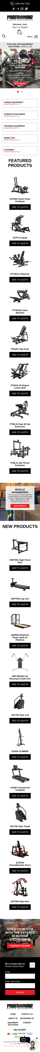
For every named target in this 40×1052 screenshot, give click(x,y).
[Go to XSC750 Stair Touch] (20, 812)
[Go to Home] (20, 20)
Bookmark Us (27, 1018)
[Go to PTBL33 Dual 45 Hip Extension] (20, 410)
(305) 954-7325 (22, 3)
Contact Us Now (20, 946)
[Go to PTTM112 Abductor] (20, 260)
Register (24, 27)
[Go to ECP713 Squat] (20, 223)
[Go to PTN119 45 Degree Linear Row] (20, 371)
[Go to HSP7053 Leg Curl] (20, 585)
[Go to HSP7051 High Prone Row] (20, 546)
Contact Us (27, 1014)
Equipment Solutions (13, 1024)
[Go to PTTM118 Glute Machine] (20, 296)
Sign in (15, 27)
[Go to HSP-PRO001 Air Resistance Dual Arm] (20, 662)
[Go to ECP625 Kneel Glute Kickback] (20, 185)
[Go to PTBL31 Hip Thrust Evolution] (20, 449)
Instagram (21, 8)
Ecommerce (19, 1046)
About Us (13, 1018)
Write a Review (14, 8)
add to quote (20, 207)
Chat (26, 8)
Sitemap (27, 1023)
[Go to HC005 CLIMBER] (20, 737)
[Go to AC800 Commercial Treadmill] (20, 773)
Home (13, 1014)
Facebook (18, 8)
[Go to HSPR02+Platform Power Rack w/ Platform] (20, 621)
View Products (20, 506)
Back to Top (32, 965)
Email (7, 972)
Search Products (4, 36)
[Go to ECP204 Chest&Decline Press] (20, 848)
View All (25, 46)
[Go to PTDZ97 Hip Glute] (20, 335)
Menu (30, 36)
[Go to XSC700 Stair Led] (20, 701)
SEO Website (9, 1046)
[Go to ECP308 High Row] (20, 887)
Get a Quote (20, 83)
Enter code (12, 981)
